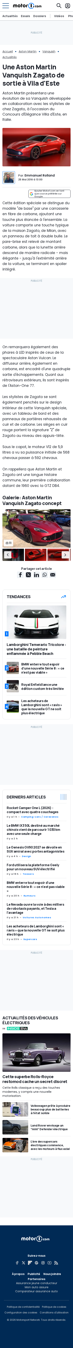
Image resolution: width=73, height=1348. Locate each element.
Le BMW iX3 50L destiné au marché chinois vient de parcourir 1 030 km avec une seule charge (33, 829)
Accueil (7, 51)
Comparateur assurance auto (36, 1291)
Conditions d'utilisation (54, 1312)
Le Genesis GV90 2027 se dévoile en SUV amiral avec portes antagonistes (35, 849)
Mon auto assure (36, 1287)
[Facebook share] (20, 574)
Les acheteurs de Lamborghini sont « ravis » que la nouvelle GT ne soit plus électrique (35, 930)
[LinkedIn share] (36, 574)
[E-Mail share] (52, 574)
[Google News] (36, 1263)
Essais (25, 16)
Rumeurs (29, 895)
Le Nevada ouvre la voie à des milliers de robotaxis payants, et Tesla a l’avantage (35, 908)
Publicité (34, 1274)
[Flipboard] (30, 1263)
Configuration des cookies (20, 1312)
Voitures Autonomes (37, 917)
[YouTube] (49, 1263)
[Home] (27, 5)
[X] (23, 1263)
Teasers (28, 874)
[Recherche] (59, 5)
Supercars (30, 939)
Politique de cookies (54, 1307)
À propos (18, 1274)
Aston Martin (27, 51)
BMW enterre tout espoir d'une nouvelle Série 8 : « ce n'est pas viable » (36, 886)
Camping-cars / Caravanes (39, 816)
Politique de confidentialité (23, 1307)
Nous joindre (52, 1274)
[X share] (28, 574)
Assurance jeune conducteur (36, 1283)
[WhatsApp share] (44, 574)
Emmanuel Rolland (40, 175)
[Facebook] (17, 1263)
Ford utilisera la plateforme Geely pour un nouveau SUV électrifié (33, 867)
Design (26, 856)
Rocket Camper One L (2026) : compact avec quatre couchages (32, 810)
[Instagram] (43, 1263)
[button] (7, 554)
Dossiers (39, 16)
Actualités (10, 16)
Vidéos (59, 16)
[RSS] (56, 1263)
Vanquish (48, 51)
